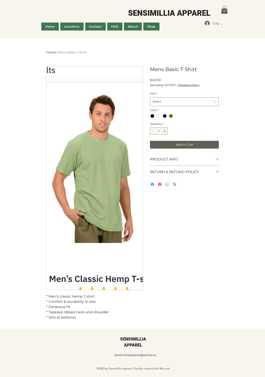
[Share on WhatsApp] (167, 184)
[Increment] (164, 131)
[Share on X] (174, 184)
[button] (224, 10)
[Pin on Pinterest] (160, 184)
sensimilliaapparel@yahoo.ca (135, 355)
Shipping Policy (189, 85)
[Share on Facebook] (152, 184)
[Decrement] (153, 131)
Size (153, 93)
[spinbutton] (158, 131)
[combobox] (184, 101)
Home (51, 52)
